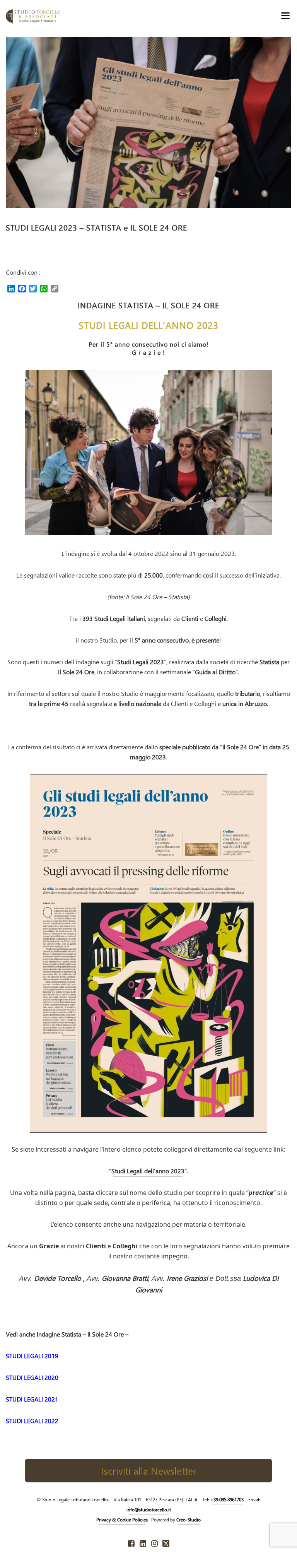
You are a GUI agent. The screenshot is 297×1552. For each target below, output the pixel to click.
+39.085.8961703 (227, 1499)
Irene (187, 1278)
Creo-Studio (188, 1519)
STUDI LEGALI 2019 (32, 1356)
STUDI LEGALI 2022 (32, 1421)
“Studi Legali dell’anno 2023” (148, 1171)
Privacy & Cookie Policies (122, 1519)
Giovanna (125, 1278)
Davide (59, 1278)
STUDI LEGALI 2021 (32, 1399)
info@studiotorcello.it (148, 1509)
